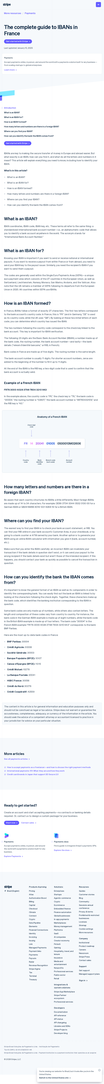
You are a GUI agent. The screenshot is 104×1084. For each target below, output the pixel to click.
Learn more (9, 69)
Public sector (60, 975)
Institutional (84, 942)
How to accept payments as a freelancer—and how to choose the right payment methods (49, 767)
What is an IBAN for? (13, 117)
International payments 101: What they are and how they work (35, 770)
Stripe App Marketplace (64, 991)
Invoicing (33, 937)
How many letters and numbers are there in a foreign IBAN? (31, 126)
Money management (63, 926)
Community (84, 901)
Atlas (31, 894)
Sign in (82, 980)
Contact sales (27, 822)
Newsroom (84, 953)
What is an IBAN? (12, 112)
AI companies (60, 937)
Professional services (63, 971)
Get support (84, 970)
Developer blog (61, 1033)
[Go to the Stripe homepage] (7, 886)
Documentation (61, 1012)
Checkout (33, 908)
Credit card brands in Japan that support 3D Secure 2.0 (32, 774)
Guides (82, 891)
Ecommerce (59, 905)
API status (58, 1019)
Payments (30, 13)
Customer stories (86, 894)
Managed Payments (38, 947)
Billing (31, 901)
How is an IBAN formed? (15, 121)
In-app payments (61, 919)
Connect (33, 915)
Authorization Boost (38, 898)
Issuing (32, 940)
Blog (81, 898)
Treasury (33, 979)
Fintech (57, 944)
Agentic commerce (62, 898)
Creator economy (62, 940)
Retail (56, 978)
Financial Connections (38, 930)
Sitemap (82, 925)
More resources (12, 13)
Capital (32, 905)
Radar (31, 961)
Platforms (58, 930)
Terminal (33, 976)
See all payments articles (16, 759)
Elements (33, 926)
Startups (58, 894)
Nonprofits (59, 968)
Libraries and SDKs (62, 1026)
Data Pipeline (35, 922)
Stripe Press (84, 956)
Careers (82, 949)
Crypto (32, 919)
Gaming (57, 947)
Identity (32, 933)
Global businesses (62, 915)
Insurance (58, 957)
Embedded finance (62, 908)
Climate (32, 912)
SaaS (56, 933)
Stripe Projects (60, 1029)
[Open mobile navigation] (98, 4)
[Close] (99, 1071)
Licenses (83, 921)
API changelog (60, 1022)
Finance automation (62, 912)
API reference (60, 1015)
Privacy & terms (86, 911)
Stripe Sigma (34, 969)
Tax (30, 972)
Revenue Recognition (38, 965)
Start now (10, 822)
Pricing (32, 891)
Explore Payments (12, 856)
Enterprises (59, 891)
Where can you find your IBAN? (18, 131)
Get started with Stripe (17, 41)
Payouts (32, 958)
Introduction (10, 107)
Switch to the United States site (54, 1077)
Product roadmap (86, 946)
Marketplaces (60, 922)
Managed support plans (89, 974)
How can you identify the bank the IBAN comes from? (29, 136)
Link (31, 944)
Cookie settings (86, 929)
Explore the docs (62, 850)
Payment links (35, 951)
